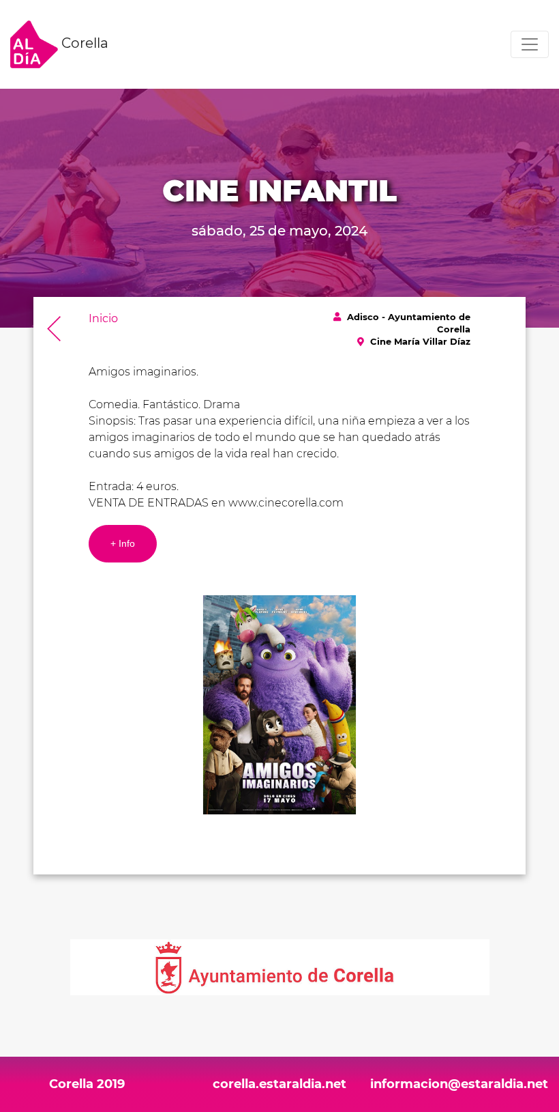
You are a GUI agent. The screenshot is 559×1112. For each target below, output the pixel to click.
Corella (83, 43)
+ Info (122, 543)
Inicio (103, 318)
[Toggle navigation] (530, 44)
